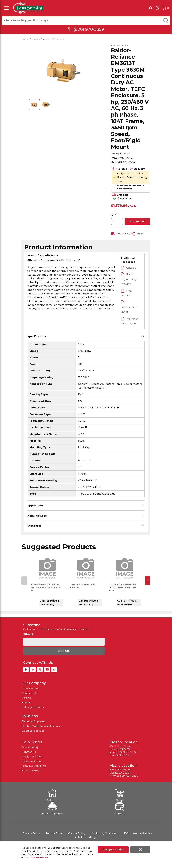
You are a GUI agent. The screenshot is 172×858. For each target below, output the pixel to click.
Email (29, 634)
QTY (114, 214)
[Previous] (24, 580)
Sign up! (63, 650)
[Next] (147, 580)
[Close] (140, 849)
